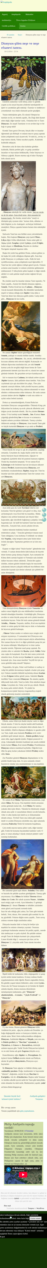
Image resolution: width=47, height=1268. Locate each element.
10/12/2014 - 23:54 (11, 51)
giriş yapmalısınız (27, 1111)
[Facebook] (44, 510)
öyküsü (16, 1198)
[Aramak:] (33, 26)
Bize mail (7, 1206)
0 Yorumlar (29, 1131)
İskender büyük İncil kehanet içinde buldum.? (11, 1097)
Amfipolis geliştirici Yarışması (37, 1097)
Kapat (2, 1237)
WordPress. (40, 1208)
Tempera (31, 1208)
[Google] (44, 515)
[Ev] (2, 35)
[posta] (44, 519)
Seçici (20, 35)
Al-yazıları (10, 35)
